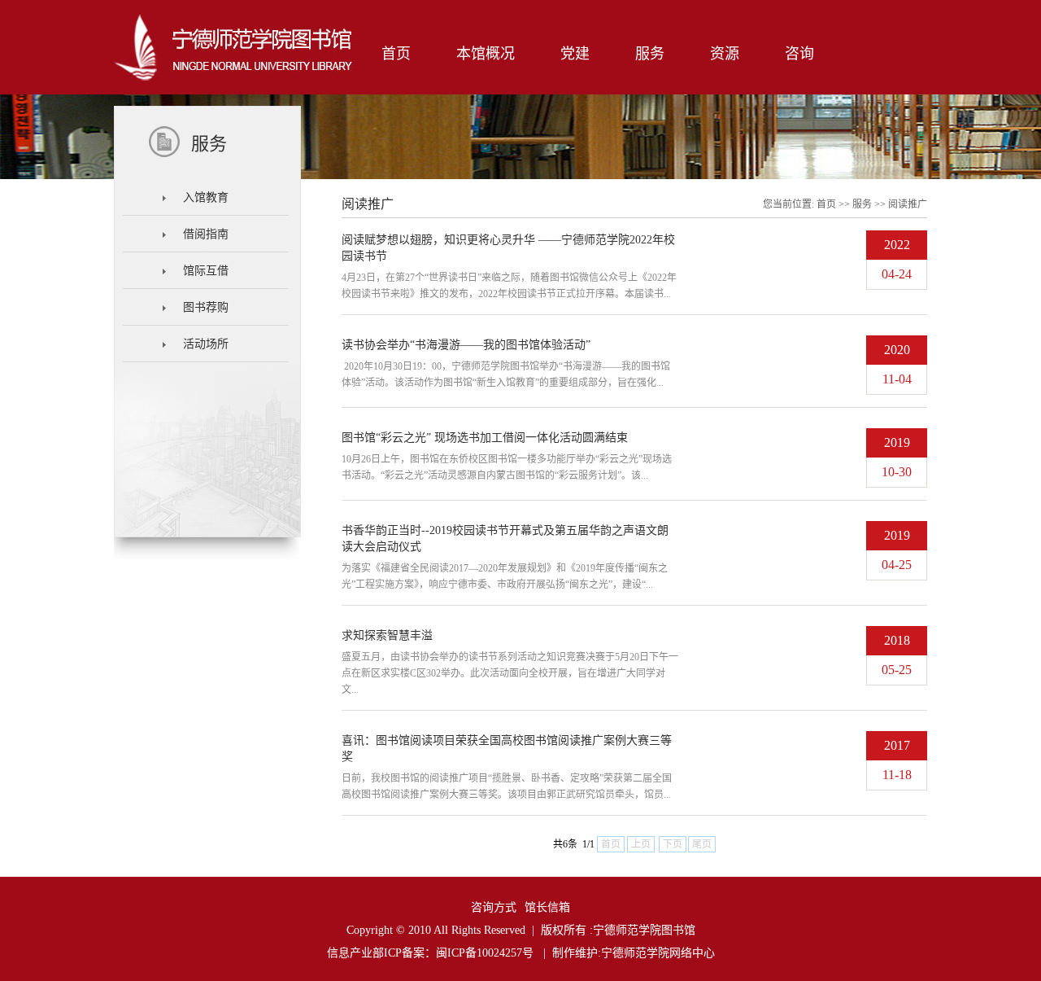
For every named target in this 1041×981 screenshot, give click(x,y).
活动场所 (206, 344)
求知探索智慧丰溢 (387, 635)
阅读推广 (907, 204)
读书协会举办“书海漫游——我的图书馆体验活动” (466, 345)
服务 (862, 204)
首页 (826, 204)
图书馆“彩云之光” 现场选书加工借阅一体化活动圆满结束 (485, 437)
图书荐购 (206, 307)
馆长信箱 (547, 907)
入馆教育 (206, 197)
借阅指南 (206, 234)
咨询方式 (493, 907)
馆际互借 (206, 271)
